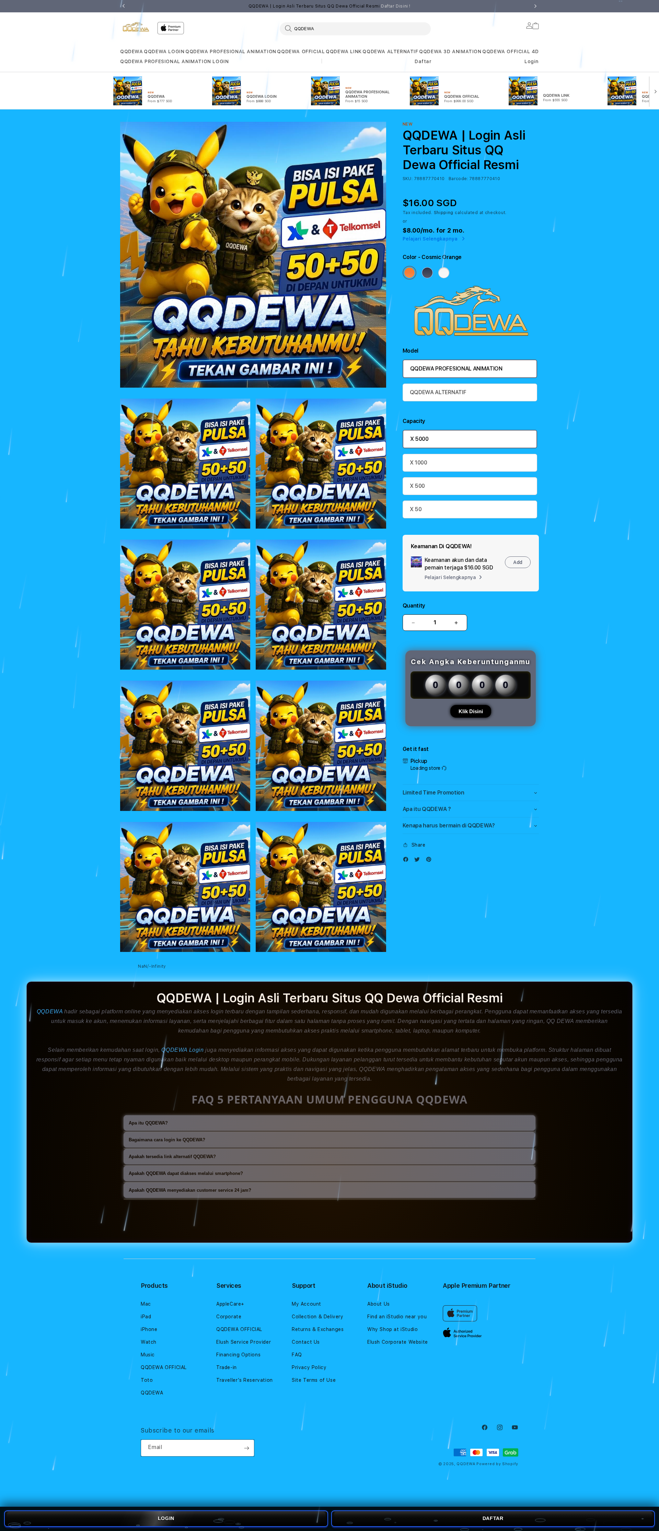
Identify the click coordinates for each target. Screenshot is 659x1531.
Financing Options (238, 1354)
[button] (131, 52)
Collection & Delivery (318, 1316)
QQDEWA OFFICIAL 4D (510, 51)
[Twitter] (419, 861)
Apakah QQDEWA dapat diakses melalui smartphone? (186, 1173)
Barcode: (458, 178)
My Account (306, 1304)
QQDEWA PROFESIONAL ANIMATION (230, 51)
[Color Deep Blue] (427, 272)
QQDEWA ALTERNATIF (390, 51)
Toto (147, 1380)
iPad (146, 1316)
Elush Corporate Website (397, 1342)
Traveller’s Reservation (244, 1380)
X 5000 (419, 439)
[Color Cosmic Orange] (409, 273)
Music (148, 1354)
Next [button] (535, 6)
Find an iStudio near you (397, 1316)
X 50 (416, 509)
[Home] (136, 27)
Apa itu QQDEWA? (148, 1123)
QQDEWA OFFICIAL (301, 51)
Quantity (414, 605)
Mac (146, 1304)
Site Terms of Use (314, 1380)
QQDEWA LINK (344, 51)
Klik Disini (471, 711)
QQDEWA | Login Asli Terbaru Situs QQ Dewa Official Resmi (329, 6)
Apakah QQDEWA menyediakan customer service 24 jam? (190, 1190)
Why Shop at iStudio (392, 1329)
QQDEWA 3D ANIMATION (450, 51)
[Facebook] (407, 861)
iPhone (149, 1329)
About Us (378, 1304)
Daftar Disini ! (396, 6)
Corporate (228, 1316)
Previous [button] (123, 6)
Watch (149, 1342)
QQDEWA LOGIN (164, 51)
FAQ (297, 1354)
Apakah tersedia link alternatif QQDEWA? (172, 1156)
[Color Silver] (443, 272)
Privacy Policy (309, 1367)
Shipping (444, 212)
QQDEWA (131, 51)
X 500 (417, 486)
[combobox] (355, 28)
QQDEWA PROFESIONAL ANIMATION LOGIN (174, 61)
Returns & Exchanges (318, 1329)
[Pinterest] (430, 861)
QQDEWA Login (182, 1050)
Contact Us (306, 1342)
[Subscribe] (246, 1448)
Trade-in (226, 1367)
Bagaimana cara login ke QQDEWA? (167, 1139)
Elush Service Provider (243, 1342)
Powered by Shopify (497, 1464)
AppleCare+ (230, 1304)
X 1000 (418, 462)
